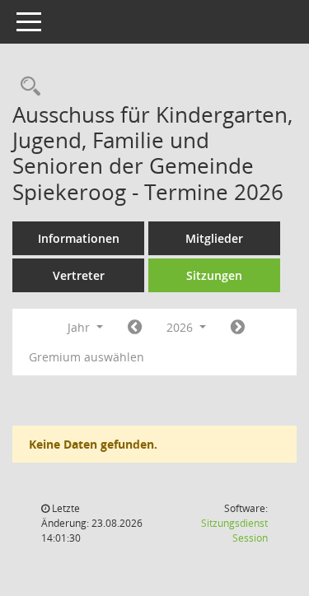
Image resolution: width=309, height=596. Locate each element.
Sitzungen (214, 275)
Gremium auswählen (86, 357)
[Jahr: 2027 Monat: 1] (237, 327)
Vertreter (79, 275)
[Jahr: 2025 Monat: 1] (134, 327)
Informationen (78, 238)
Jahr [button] (80, 327)
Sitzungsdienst (234, 530)
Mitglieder (214, 238)
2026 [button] (181, 327)
